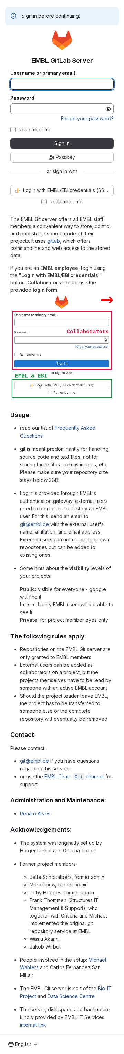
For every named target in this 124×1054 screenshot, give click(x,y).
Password (22, 98)
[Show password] (108, 108)
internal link (33, 1025)
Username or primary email (42, 73)
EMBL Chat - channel (74, 776)
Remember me (35, 129)
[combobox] (22, 1044)
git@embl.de (34, 524)
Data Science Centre (71, 996)
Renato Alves (35, 814)
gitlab (53, 241)
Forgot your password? (87, 118)
